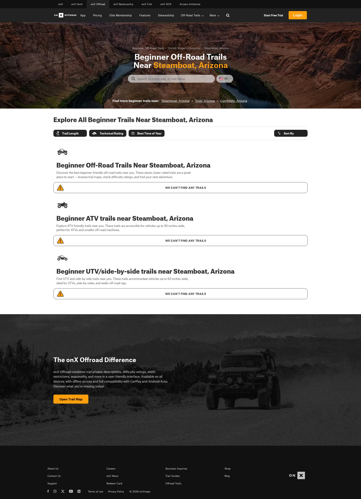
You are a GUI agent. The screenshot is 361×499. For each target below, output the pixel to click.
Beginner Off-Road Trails (148, 48)
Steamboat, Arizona (175, 101)
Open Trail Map (70, 399)
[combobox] (174, 79)
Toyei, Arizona (205, 101)
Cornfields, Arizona (233, 101)
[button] (70, 133)
